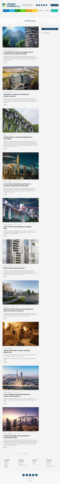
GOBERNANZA (12, 10)
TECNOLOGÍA (6, 10)
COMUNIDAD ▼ (54, 10)
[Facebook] (23, 475)
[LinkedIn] (36, 475)
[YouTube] (33, 475)
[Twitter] (27, 475)
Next (26, 453)
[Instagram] (30, 475)
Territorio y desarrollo (8, 92)
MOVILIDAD (23, 10)
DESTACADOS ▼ (41, 10)
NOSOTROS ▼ (47, 10)
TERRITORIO (35, 10)
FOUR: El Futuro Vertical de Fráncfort (14, 268)
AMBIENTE (17, 10)
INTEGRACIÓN (28, 10)
